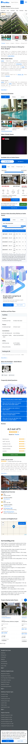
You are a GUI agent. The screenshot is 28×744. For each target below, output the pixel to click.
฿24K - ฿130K (24, 633)
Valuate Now (8, 305)
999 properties (7, 499)
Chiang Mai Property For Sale (7, 725)
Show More (3, 89)
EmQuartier (19, 64)
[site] (5, 2)
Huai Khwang (4, 661)
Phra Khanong (4, 663)
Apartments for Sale (5, 707)
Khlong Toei (3, 655)
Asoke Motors (11, 56)
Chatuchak (3, 657)
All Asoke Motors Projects (6, 363)
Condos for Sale (4, 694)
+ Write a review (14, 454)
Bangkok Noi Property (6, 675)
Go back (3, 43)
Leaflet (25, 534)
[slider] (4, 172)
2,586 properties (7, 506)
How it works (20, 305)
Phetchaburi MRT (8, 508)
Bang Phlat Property (5, 682)
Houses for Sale (4, 696)
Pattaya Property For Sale (6, 719)
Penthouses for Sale (5, 700)
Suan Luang (3, 665)
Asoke (2, 61)
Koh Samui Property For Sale (7, 723)
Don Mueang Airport (9, 511)
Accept (7, 741)
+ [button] (3, 523)
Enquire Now (6, 199)
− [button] (3, 525)
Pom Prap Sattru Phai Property (7, 677)
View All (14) (14, 208)
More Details (15, 199)
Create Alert (23, 204)
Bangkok (8, 76)
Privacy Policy (9, 738)
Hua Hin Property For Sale (6, 721)
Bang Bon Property (5, 684)
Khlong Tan (20, 74)
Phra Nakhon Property (6, 680)
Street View (22, 523)
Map (26, 10)
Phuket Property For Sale (6, 717)
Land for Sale (4, 703)
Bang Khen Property (5, 673)
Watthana (3, 652)
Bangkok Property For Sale (6, 715)
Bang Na (3, 659)
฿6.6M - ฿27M (25, 629)
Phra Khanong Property (6, 686)
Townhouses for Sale (5, 698)
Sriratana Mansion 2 (6, 617)
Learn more (20, 741)
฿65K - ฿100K (4, 633)
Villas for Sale (4, 705)
